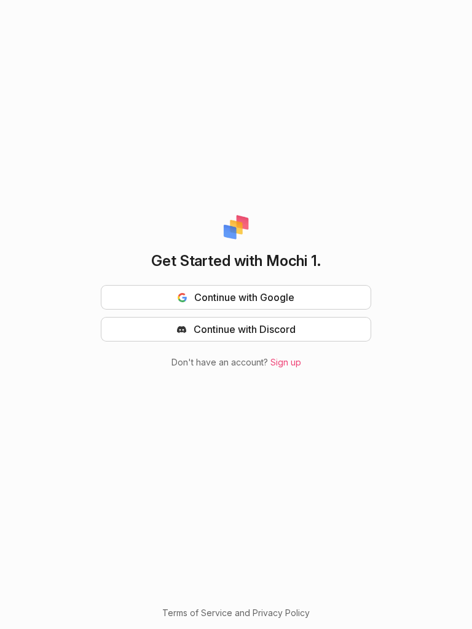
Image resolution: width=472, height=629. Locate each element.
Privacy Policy (281, 613)
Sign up (285, 362)
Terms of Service (197, 613)
